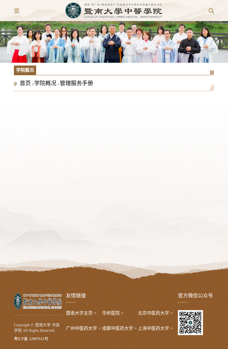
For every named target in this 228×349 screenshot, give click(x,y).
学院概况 (45, 83)
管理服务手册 (76, 83)
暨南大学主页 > (81, 313)
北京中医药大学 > (155, 313)
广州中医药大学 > (83, 328)
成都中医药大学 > (119, 328)
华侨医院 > (112, 313)
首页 (25, 83)
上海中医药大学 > (155, 328)
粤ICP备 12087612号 (31, 339)
